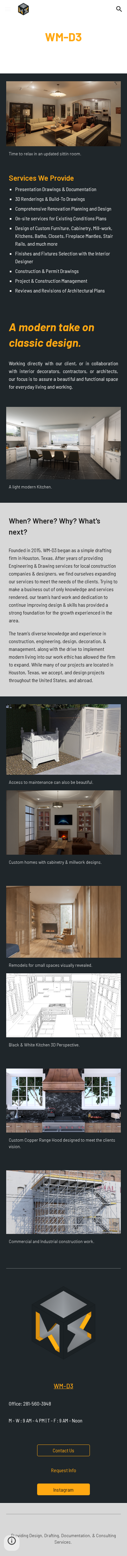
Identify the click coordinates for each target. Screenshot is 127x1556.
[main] (63, 36)
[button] (8, 9)
